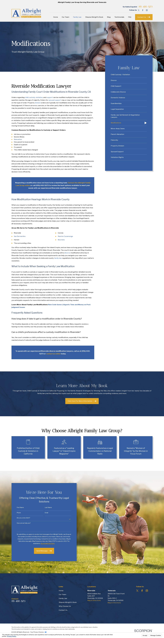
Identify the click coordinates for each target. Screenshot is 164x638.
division (38, 103)
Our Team (62, 594)
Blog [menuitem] (109, 17)
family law (58, 258)
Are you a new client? (23, 518)
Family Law (63, 598)
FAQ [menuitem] (129, 17)
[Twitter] (138, 10)
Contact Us (63, 610)
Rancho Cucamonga (65, 236)
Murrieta (61, 240)
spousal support (54, 100)
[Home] (26, 13)
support (50, 97)
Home (61, 591)
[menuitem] (129, 75)
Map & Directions (94, 600)
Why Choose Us (65, 606)
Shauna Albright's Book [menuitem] (94, 17)
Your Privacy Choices (37, 632)
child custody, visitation (34, 97)
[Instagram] (147, 10)
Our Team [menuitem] (65, 17)
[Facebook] (143, 10)
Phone (19, 512)
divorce (67, 253)
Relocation (18, 139)
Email (46, 512)
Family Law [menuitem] (77, 17)
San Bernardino (20, 236)
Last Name (48, 507)
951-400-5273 (146, 7)
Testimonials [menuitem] (119, 17)
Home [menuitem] (55, 17)
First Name (20, 507)
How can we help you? (24, 523)
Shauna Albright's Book (68, 602)
